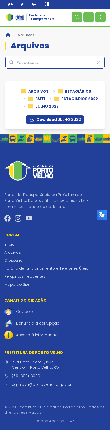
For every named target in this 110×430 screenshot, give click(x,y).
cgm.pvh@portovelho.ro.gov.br (42, 384)
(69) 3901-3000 (26, 376)
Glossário (13, 260)
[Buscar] (77, 17)
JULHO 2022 (47, 106)
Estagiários (78, 91)
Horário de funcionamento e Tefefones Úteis (46, 268)
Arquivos (26, 35)
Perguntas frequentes (24, 276)
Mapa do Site (17, 284)
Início (9, 244)
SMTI (40, 98)
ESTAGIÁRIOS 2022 (79, 98)
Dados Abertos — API (55, 421)
